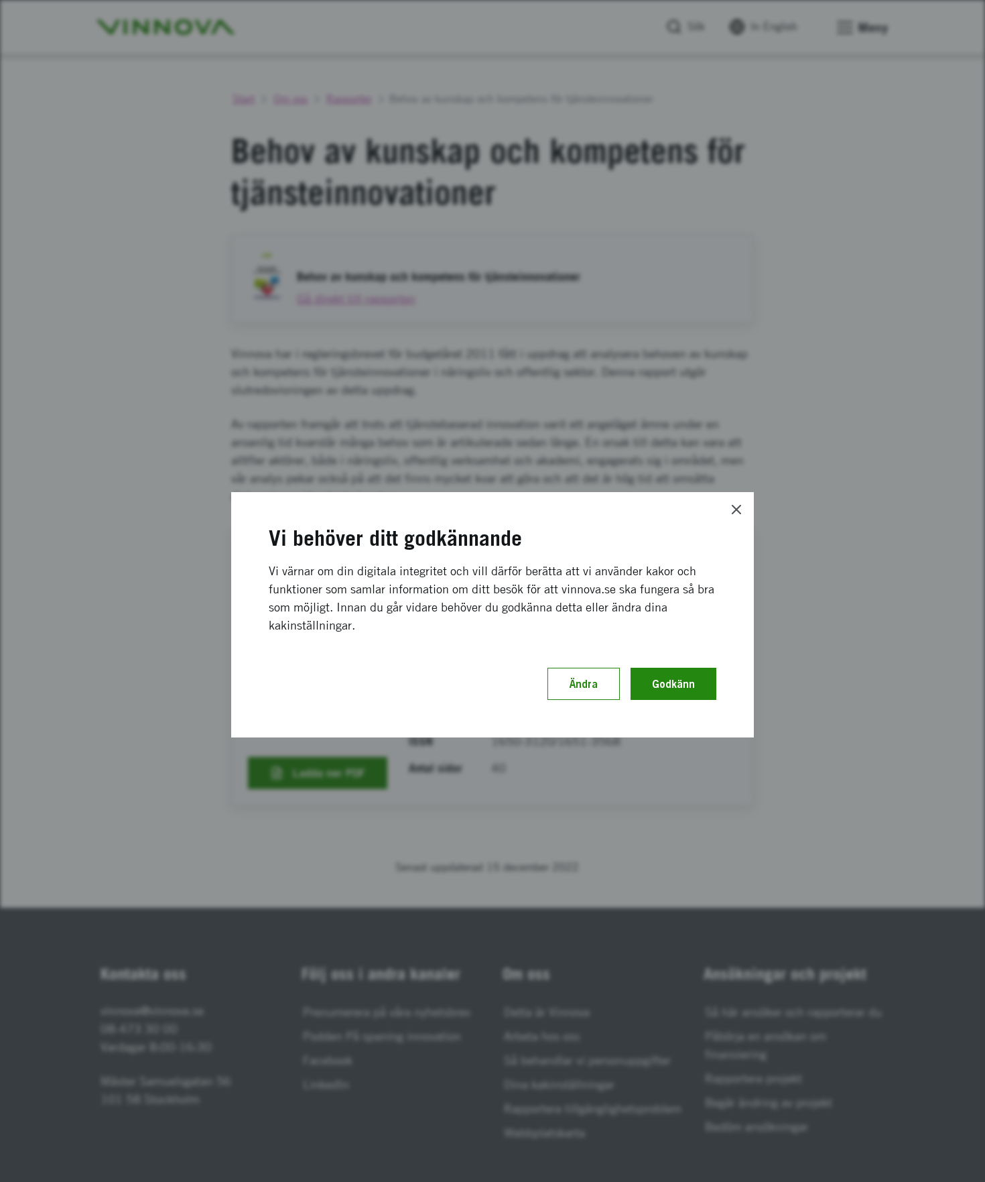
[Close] (736, 509)
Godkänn (673, 684)
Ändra (584, 684)
